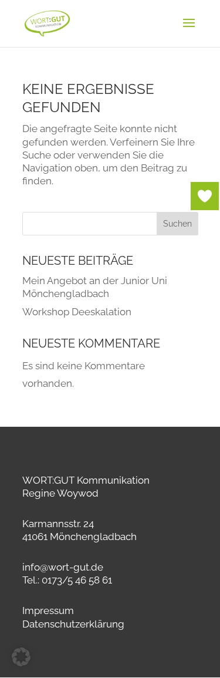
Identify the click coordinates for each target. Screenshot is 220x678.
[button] (21, 657)
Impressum (48, 610)
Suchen (177, 223)
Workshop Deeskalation (76, 312)
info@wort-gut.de (62, 567)
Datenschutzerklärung (73, 624)
